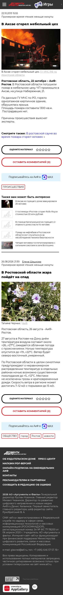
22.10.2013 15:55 (9, 13)
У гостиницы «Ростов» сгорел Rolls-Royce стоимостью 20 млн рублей (36, 212)
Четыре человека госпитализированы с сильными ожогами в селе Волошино (35, 244)
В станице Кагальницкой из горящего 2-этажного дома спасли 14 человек (35, 223)
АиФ (24, 323)
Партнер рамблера (30, 579)
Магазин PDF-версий (17, 463)
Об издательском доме (19, 458)
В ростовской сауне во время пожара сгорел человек (29, 135)
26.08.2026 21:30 (10, 261)
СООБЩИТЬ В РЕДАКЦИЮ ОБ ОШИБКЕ (27, 484)
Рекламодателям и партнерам (24, 480)
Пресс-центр (46, 458)
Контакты (9, 475)
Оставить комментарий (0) (31, 162)
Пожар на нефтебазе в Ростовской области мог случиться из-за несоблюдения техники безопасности (34, 235)
